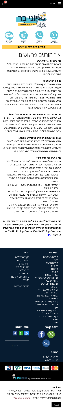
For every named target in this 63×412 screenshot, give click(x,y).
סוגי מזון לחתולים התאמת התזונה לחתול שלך (47, 312)
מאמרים (55, 271)
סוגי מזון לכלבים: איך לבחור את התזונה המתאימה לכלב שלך (46, 304)
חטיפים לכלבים (22, 260)
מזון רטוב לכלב (22, 266)
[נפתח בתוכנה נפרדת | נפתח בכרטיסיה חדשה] (46, 343)
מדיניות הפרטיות (21, 286)
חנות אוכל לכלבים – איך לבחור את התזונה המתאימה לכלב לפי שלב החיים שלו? (47, 294)
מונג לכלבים (24, 273)
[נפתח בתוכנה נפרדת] (39, 37)
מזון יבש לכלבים (22, 257)
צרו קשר (54, 265)
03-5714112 (51, 360)
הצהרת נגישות (51, 274)
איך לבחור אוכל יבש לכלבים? (49, 285)
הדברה (26, 279)
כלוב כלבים (24, 270)
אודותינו (54, 268)
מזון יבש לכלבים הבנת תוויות (48, 318)
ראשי (56, 259)
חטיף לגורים (24, 263)
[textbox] (31, 47)
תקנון (56, 322)
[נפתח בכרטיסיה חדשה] (41, 334)
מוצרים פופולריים (50, 256)
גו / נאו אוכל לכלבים (20, 276)
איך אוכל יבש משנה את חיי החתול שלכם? (46, 279)
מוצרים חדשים (52, 262)
